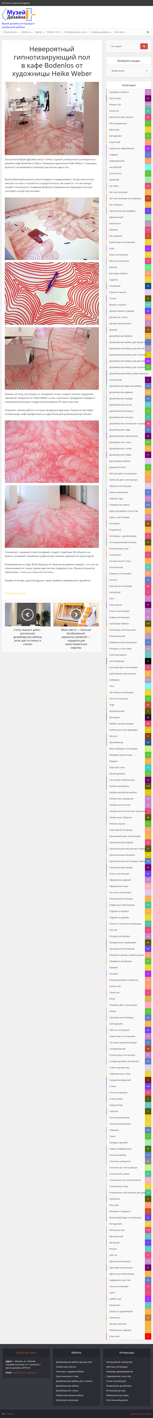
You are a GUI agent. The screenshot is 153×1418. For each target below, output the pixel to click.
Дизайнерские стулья (67, 1390)
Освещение (10, 32)
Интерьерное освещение (119, 1362)
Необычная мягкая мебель (70, 1395)
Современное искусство (118, 1376)
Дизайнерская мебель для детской (74, 1362)
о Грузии (9, 1413)
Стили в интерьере (116, 1381)
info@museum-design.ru (24, 1372)
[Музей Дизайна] (18, 14)
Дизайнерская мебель (67, 1385)
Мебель (26, 32)
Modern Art (53, 32)
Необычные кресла (66, 1366)
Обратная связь (26, 1352)
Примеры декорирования (119, 1371)
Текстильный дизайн (117, 1400)
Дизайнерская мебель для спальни (74, 1381)
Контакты (119, 32)
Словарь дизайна (100, 32)
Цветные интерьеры (117, 1366)
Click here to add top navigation (16, 3)
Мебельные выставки (117, 1395)
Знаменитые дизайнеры (118, 1385)
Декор (38, 32)
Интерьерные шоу (74, 32)
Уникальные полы (15, 593)
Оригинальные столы (67, 1376)
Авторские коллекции (67, 1400)
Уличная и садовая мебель (70, 1371)
